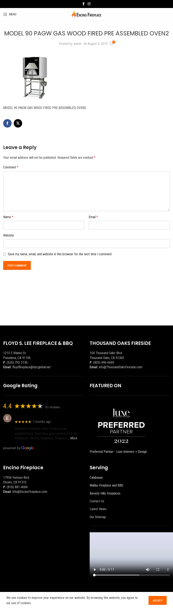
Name (8, 217)
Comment (10, 167)
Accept (157, 600)
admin (77, 44)
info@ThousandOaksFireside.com (120, 367)
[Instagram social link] (89, 4)
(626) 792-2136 (17, 362)
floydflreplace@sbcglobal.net (31, 367)
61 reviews (52, 407)
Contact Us (97, 501)
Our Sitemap (98, 517)
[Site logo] (86, 14)
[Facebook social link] (83, 4)
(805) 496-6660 (103, 362)
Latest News (98, 509)
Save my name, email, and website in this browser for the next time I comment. (60, 254)
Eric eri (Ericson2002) (30, 416)
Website (8, 235)
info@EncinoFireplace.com (29, 492)
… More (72, 438)
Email (93, 217)
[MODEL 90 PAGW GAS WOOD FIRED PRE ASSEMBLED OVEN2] (34, 77)
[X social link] (18, 123)
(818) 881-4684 (17, 487)
